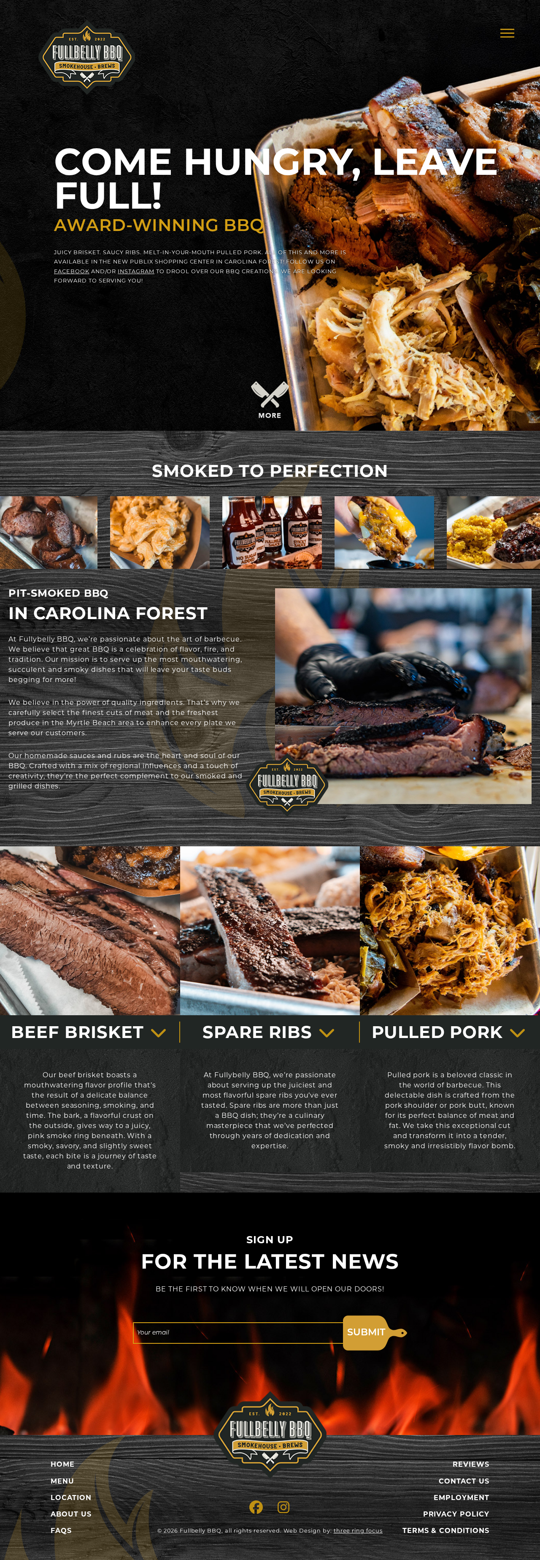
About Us (71, 1514)
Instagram (136, 271)
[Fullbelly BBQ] (270, 1434)
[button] (507, 32)
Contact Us (464, 1481)
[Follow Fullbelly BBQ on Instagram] (283, 1510)
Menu (62, 1481)
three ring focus (358, 1530)
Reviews (471, 1464)
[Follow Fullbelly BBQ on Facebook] (256, 1510)
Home (63, 1464)
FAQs (61, 1531)
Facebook (71, 271)
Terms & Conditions (445, 1531)
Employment (461, 1498)
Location (71, 1498)
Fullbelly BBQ (86, 57)
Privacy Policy (456, 1514)
